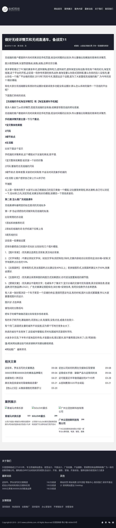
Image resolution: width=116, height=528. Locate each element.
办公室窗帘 (47, 506)
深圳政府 (6, 506)
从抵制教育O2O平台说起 (71, 382)
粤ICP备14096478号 (69, 522)
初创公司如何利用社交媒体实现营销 (77, 367)
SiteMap (79, 485)
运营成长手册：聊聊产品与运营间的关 (78, 372)
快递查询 (16, 506)
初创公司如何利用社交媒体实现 (16, 485)
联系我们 (109, 8)
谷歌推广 (26, 506)
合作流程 (81, 482)
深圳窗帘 (36, 506)
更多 (102, 470)
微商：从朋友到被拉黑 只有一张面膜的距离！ (92, 46)
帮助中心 (90, 482)
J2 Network (13, 9)
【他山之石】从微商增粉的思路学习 (23, 388)
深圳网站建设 (69, 485)
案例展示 (68, 8)
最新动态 (89, 8)
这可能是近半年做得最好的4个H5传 (77, 378)
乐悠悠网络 (57, 522)
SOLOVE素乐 (38, 416)
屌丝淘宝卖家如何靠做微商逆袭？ (22, 382)
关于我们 (99, 8)
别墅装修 (69, 506)
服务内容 (78, 8)
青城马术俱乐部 (13, 416)
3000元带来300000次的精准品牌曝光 (24, 372)
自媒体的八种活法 (14, 378)
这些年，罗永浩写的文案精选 (19, 367)
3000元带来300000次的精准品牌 (16, 488)
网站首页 (58, 8)
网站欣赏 (64, 482)
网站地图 (73, 482)
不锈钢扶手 (59, 506)
